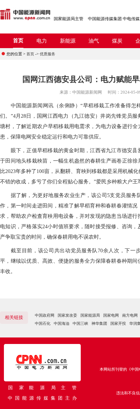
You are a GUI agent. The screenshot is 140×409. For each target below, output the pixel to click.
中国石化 (42, 323)
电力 (41, 41)
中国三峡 (80, 323)
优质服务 (47, 54)
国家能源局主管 (68, 18)
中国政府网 (44, 315)
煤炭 (117, 41)
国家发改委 (67, 315)
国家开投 (118, 323)
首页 (18, 40)
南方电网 (130, 315)
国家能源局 (90, 315)
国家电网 (111, 315)
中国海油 (61, 323)
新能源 (68, 41)
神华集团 (99, 323)
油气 (94, 41)
